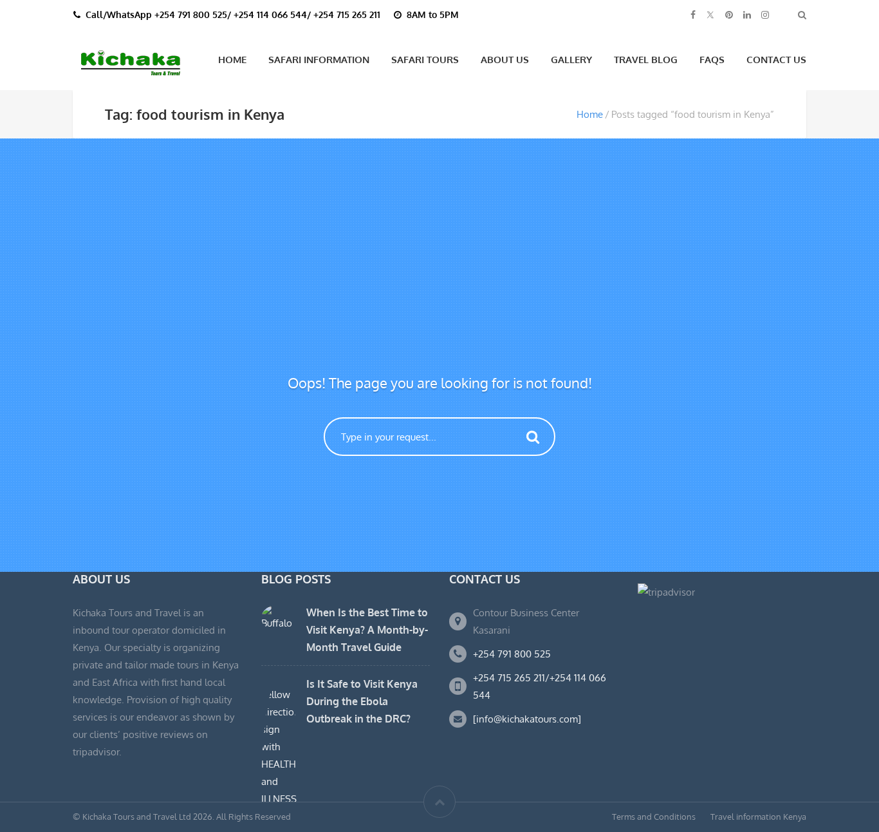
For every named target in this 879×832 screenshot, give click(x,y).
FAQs (712, 59)
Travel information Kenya (758, 816)
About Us (505, 59)
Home (232, 59)
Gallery (571, 59)
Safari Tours (425, 59)
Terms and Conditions (654, 816)
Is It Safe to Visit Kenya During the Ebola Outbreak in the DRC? (362, 701)
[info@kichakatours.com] (527, 719)
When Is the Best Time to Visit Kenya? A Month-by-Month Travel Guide (367, 630)
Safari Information (318, 59)
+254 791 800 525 (512, 654)
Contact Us (776, 59)
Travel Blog (646, 59)
